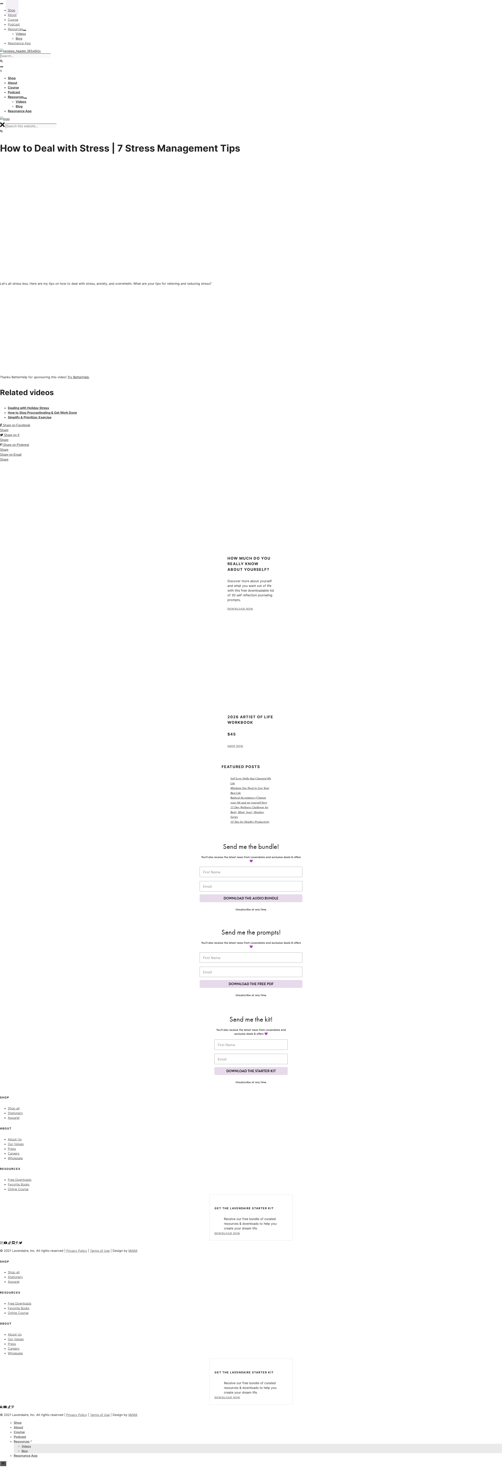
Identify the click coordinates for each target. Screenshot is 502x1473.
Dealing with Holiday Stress (28, 408)
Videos (26, 1446)
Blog (25, 1451)
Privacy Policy (76, 1251)
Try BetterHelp (78, 377)
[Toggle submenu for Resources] (25, 98)
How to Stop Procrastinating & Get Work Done (42, 413)
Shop (18, 1423)
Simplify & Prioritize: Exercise (29, 417)
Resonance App (25, 1456)
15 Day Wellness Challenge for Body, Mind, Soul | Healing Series (249, 812)
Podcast (20, 1437)
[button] (1, 131)
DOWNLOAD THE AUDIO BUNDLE (251, 898)
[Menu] (1, 66)
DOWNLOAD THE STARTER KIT (251, 1071)
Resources (22, 1441)
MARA (132, 1251)
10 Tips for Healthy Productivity (249, 821)
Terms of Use (100, 1251)
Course (19, 1432)
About (18, 1427)
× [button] (1, 70)
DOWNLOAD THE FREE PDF (251, 984)
